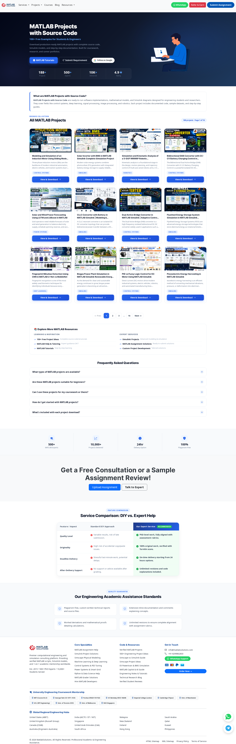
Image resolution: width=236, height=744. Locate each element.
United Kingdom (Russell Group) (44, 721)
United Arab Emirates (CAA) (87, 725)
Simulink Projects (131, 339)
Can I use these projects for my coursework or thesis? (117, 392)
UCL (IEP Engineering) (42, 703)
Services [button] (23, 4)
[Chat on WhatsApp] (228, 717)
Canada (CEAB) (36, 725)
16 (129, 315)
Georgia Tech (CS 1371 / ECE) (65, 698)
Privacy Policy (183, 741)
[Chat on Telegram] (228, 728)
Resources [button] (67, 4)
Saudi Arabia (170, 717)
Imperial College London (143, 698)
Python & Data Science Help (87, 673)
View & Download (49, 179)
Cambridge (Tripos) (167, 698)
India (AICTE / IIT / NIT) (85, 717)
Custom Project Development (136, 348)
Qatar (167, 721)
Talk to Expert (134, 487)
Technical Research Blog (131, 677)
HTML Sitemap (152, 741)
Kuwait (168, 725)
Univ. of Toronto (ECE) (66, 703)
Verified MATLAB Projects (131, 649)
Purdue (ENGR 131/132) (91, 698)
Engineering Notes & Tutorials (133, 673)
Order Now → (185, 671)
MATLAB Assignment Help (86, 649)
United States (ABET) (39, 717)
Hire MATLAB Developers (86, 681)
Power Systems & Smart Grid (88, 669)
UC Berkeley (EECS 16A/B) (117, 698)
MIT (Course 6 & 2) (40, 698)
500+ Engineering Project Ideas (134, 653)
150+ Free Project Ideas (48, 339)
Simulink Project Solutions (86, 653)
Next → (138, 315)
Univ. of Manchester (189, 698)
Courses (48, 4)
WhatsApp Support (179, 658)
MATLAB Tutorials (45, 60)
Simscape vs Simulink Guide (132, 657)
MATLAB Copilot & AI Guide (132, 669)
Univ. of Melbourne (89, 703)
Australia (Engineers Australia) (43, 729)
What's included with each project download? (117, 412)
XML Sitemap (168, 741)
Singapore (79, 721)
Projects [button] (35, 4)
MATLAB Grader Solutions (86, 677)
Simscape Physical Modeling (88, 657)
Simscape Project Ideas (130, 661)
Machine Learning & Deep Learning (91, 661)
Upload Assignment (104, 487)
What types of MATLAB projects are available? (117, 371)
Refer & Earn (197, 4)
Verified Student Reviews (131, 681)
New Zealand (126, 721)
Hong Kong (125, 729)
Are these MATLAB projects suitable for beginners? (117, 381)
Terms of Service (198, 741)
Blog (57, 4)
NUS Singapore (109, 703)
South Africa (80, 729)
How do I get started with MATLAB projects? (117, 402)
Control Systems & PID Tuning (88, 665)
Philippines (170, 729)
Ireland (123, 725)
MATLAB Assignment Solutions (137, 344)
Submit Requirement (76, 60)
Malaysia (124, 717)
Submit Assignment (220, 4)
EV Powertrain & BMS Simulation (134, 665)
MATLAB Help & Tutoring (48, 344)
